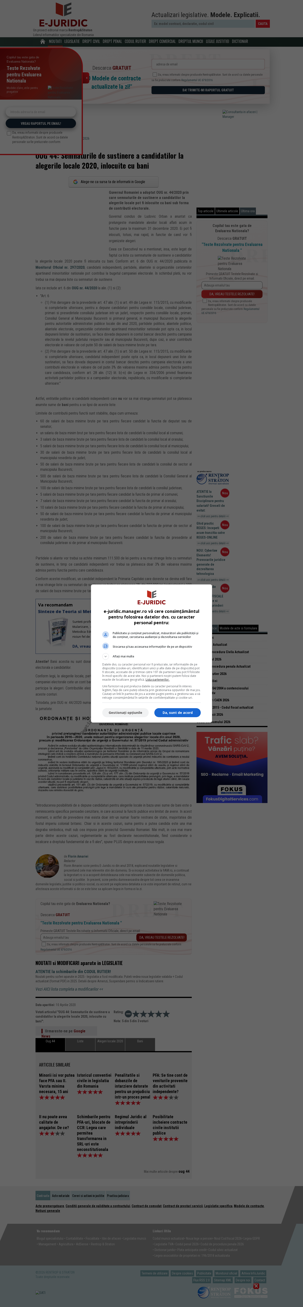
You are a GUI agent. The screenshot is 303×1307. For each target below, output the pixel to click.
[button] (151, 656)
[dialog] (151, 653)
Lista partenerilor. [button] (157, 680)
